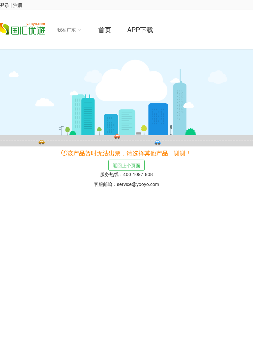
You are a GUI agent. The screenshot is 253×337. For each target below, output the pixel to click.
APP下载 (140, 29)
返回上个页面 (126, 165)
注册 (17, 5)
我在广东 (67, 29)
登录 (4, 5)
